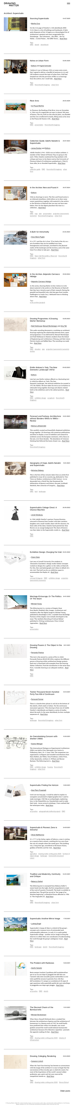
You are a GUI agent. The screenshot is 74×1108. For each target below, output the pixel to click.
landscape (42, 491)
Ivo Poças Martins (37, 106)
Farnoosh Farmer (37, 699)
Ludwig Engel (36, 924)
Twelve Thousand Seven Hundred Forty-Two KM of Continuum (44, 693)
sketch (37, 45)
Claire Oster (35, 557)
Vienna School (64, 1082)
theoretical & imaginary (42, 85)
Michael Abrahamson (38, 1015)
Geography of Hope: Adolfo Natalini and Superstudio (45, 464)
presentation (39, 125)
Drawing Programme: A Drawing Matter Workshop (44, 319)
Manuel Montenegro (50, 326)
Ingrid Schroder (45, 66)
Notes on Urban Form (39, 61)
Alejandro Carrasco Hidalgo (41, 281)
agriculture (33, 854)
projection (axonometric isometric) (57, 349)
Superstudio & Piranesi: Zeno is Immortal (43, 828)
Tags (31, 43)
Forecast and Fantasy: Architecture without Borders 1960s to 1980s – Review (45, 418)
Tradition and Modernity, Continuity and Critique (45, 875)
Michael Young (36, 604)
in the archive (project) (37, 302)
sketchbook (44, 45)
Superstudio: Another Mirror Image (45, 918)
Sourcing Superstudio (39, 18)
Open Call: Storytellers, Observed (46, 256)
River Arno (34, 101)
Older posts (65, 1091)
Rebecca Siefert (37, 881)
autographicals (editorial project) (49, 811)
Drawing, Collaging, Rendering (43, 1056)
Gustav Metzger (37, 744)
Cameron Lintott (37, 1061)
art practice (34, 811)
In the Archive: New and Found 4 (44, 187)
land (36, 491)
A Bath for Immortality (39, 232)
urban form (55, 85)
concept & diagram (36, 578)
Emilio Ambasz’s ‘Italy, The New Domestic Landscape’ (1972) (43, 368)
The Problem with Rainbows (42, 963)
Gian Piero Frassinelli (38, 790)
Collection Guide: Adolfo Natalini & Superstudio (45, 142)
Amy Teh (64, 326)
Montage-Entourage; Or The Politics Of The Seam (45, 597)
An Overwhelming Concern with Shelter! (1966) (44, 737)
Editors (33, 66)
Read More (63, 39)
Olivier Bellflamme (37, 835)
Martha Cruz (35, 23)
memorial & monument (56, 856)
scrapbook (51, 398)
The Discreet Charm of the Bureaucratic (41, 1008)
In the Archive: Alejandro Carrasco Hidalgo (45, 275)
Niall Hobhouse (36, 326)
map (36, 214)
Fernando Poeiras (37, 653)
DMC (31, 45)
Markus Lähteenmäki (38, 426)
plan (40, 214)
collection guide (35, 169)
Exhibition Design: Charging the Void (46, 552)
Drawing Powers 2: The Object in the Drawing (46, 646)
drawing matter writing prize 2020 (49, 854)
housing (50, 767)
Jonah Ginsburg (37, 515)
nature (32, 858)
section (32, 351)
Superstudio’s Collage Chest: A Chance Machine (43, 508)
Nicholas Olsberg (37, 470)
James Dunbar (36, 148)
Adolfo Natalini (36, 968)
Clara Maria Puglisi (38, 237)
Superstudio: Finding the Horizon (44, 785)
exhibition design (40, 398)
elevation (38, 349)
